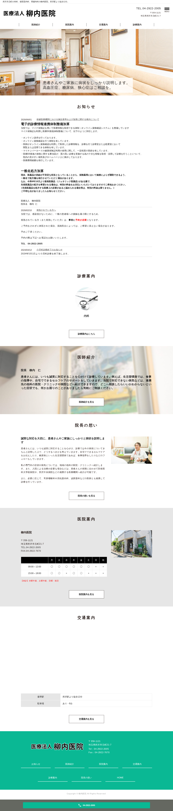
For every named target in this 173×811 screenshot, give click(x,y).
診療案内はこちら (86, 334)
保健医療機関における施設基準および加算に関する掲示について (67, 119)
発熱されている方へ (46, 210)
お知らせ (35, 764)
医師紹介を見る (86, 402)
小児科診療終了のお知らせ (49, 250)
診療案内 (137, 24)
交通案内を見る (86, 719)
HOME (120, 777)
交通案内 (103, 24)
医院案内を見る (86, 594)
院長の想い (86, 777)
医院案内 (69, 24)
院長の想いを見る (86, 496)
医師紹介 (35, 24)
